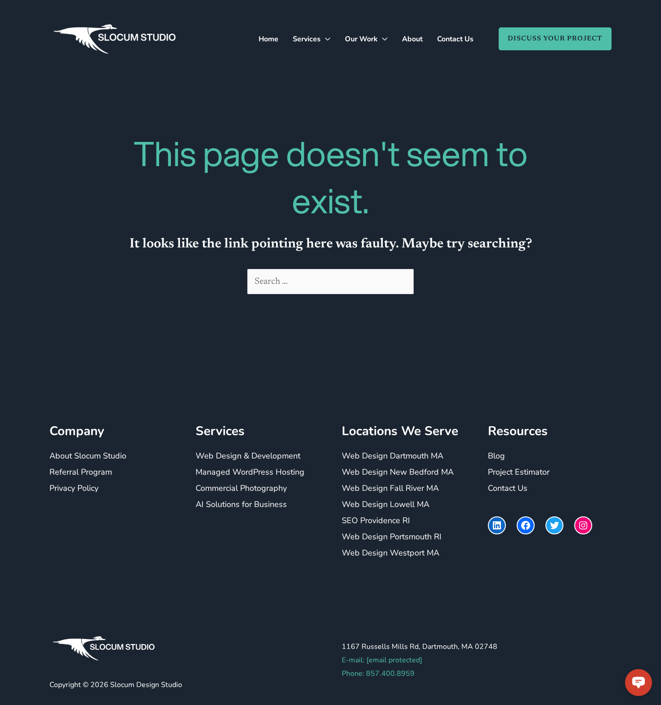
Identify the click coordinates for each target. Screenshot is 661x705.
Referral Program (80, 472)
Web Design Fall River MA (390, 488)
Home (268, 39)
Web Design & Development (248, 455)
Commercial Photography (241, 488)
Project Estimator (518, 472)
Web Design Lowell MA (385, 504)
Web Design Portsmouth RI (392, 536)
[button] (551, 38)
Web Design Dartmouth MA (392, 455)
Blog (496, 455)
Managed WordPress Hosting (250, 472)
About (412, 39)
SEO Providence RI (376, 520)
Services (307, 39)
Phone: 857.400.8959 (378, 674)
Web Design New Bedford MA (398, 472)
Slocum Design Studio (146, 685)
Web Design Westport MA (390, 552)
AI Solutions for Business (241, 504)
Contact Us (455, 39)
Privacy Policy (73, 488)
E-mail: (382, 660)
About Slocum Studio (87, 455)
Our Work (361, 39)
